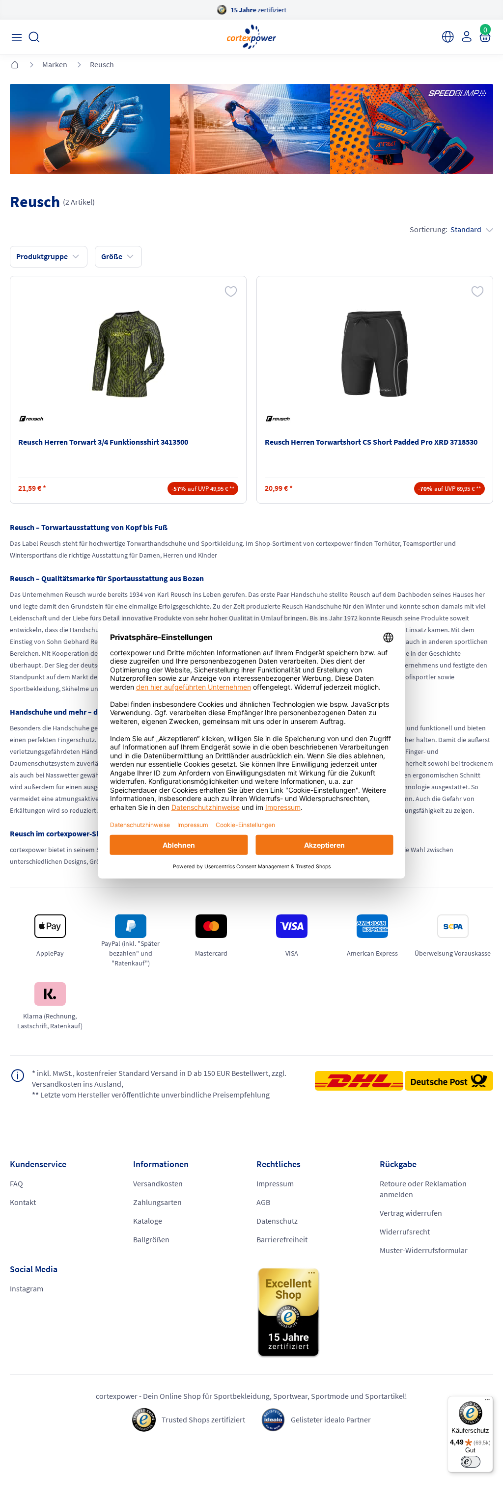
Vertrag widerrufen (411, 1213)
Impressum (275, 1183)
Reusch (102, 64)
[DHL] (359, 1084)
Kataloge (147, 1221)
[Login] (465, 36)
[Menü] (487, 1402)
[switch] (470, 1462)
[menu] (16, 37)
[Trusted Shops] (374, 1313)
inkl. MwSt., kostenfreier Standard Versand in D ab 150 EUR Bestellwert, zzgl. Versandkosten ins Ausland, (159, 1078)
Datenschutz (277, 1221)
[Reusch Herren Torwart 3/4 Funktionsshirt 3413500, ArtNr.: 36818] (128, 354)
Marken (54, 64)
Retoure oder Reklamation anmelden (423, 1188)
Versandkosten (158, 1183)
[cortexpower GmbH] (251, 37)
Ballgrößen (151, 1239)
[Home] (15, 65)
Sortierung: (445, 229)
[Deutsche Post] (449, 1081)
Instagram (26, 1288)
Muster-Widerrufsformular (424, 1250)
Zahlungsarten (157, 1202)
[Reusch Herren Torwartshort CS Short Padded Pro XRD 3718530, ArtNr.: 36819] (375, 354)
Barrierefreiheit (281, 1239)
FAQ (16, 1183)
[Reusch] (33, 418)
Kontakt (23, 1202)
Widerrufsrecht (405, 1231)
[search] (34, 37)
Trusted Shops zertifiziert (203, 1419)
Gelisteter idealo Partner (331, 1419)
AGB (263, 1202)
